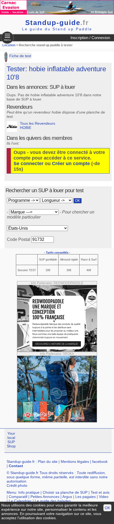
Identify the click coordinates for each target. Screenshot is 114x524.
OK (107, 508)
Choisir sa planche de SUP (65, 492)
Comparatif (18, 496)
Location (8, 45)
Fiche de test (20, 56)
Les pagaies (85, 496)
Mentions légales (75, 461)
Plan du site (48, 461)
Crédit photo (17, 485)
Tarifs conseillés (57, 252)
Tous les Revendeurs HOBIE (37, 125)
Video (103, 496)
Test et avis (100, 492)
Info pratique (29, 492)
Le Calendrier (20, 501)
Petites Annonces (44, 496)
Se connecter (28, 163)
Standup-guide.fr (21, 461)
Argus (67, 496)
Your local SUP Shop (11, 439)
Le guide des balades (53, 501)
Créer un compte (71, 163)
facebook (100, 461)
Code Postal (18, 239)
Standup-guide (57, 23)
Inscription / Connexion (90, 37)
